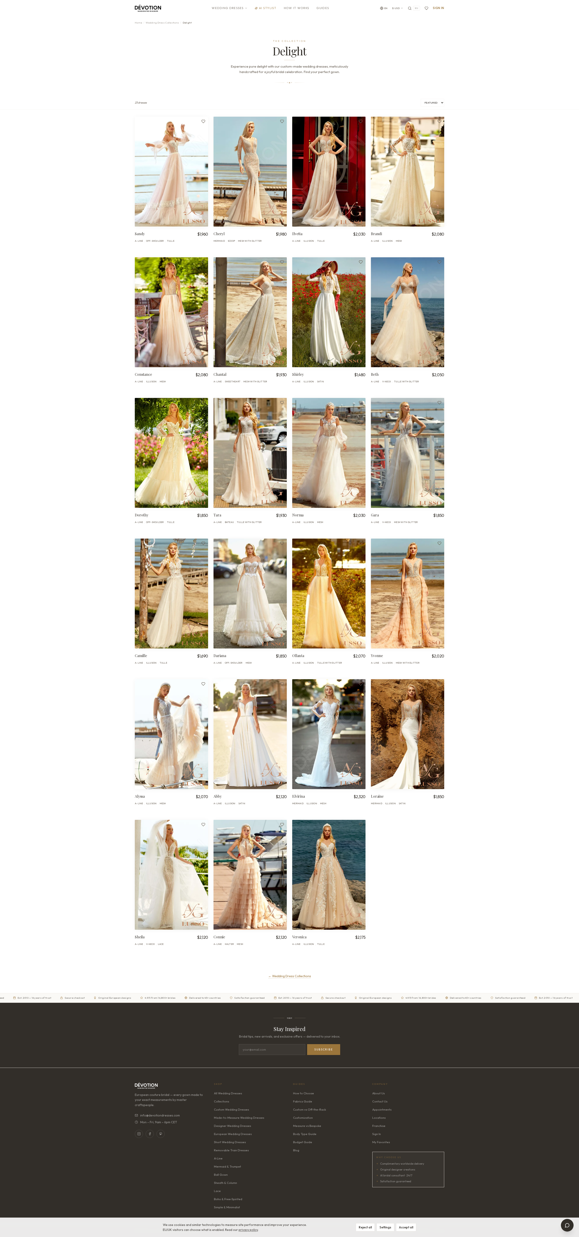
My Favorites (381, 1142)
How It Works (296, 8)
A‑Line (218, 1158)
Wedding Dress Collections (162, 22)
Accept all (406, 1227)
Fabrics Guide (302, 1101)
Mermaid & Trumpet (227, 1166)
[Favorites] (426, 8)
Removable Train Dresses (231, 1150)
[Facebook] (150, 1134)
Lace (217, 1191)
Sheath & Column (225, 1183)
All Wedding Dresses (228, 1093)
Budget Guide (302, 1142)
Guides (322, 8)
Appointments (382, 1109)
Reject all (365, 1227)
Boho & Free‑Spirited (228, 1199)
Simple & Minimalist (227, 1207)
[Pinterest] (161, 1134)
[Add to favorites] (203, 121)
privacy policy (248, 1230)
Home (138, 22)
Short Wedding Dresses (230, 1142)
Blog (296, 1150)
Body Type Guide (304, 1134)
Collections (221, 1101)
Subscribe (323, 1049)
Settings (385, 1227)
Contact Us (379, 1101)
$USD (396, 8)
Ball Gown (221, 1174)
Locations (379, 1117)
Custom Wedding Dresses (231, 1109)
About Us (378, 1093)
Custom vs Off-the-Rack (309, 1109)
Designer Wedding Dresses (232, 1126)
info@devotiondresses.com (160, 1115)
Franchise (378, 1126)
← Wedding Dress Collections (289, 976)
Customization (303, 1117)
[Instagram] (139, 1134)
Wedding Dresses (228, 8)
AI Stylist (268, 8)
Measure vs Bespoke (307, 1126)
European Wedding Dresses (233, 1134)
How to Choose (303, 1093)
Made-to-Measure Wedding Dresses (239, 1117)
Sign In (438, 8)
